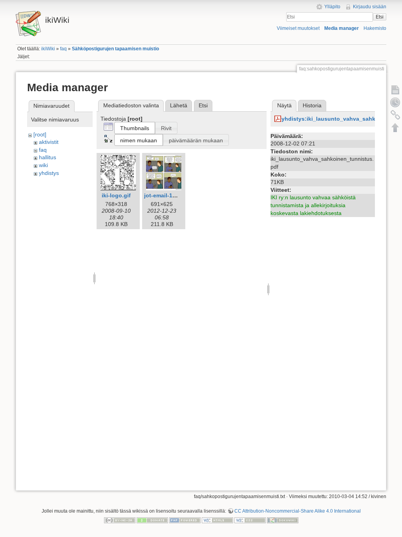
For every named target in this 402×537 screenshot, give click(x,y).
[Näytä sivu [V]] (395, 89)
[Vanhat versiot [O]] (395, 102)
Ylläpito (332, 6)
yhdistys (49, 173)
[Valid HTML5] (217, 520)
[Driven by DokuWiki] (282, 520)
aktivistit (48, 142)
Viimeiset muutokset (298, 28)
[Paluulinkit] (395, 115)
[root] (39, 134)
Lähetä (178, 105)
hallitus (47, 157)
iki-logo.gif (116, 195)
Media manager (341, 28)
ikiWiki (48, 48)
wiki (43, 165)
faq (63, 48)
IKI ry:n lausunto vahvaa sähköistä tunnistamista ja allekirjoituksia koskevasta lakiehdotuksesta (313, 205)
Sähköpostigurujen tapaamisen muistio (115, 48)
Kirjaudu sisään (369, 6)
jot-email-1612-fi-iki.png (176, 195)
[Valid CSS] (250, 520)
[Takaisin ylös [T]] (395, 127)
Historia (312, 105)
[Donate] (152, 520)
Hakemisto (375, 28)
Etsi (380, 17)
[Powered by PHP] (185, 520)
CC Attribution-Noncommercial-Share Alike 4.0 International (297, 511)
